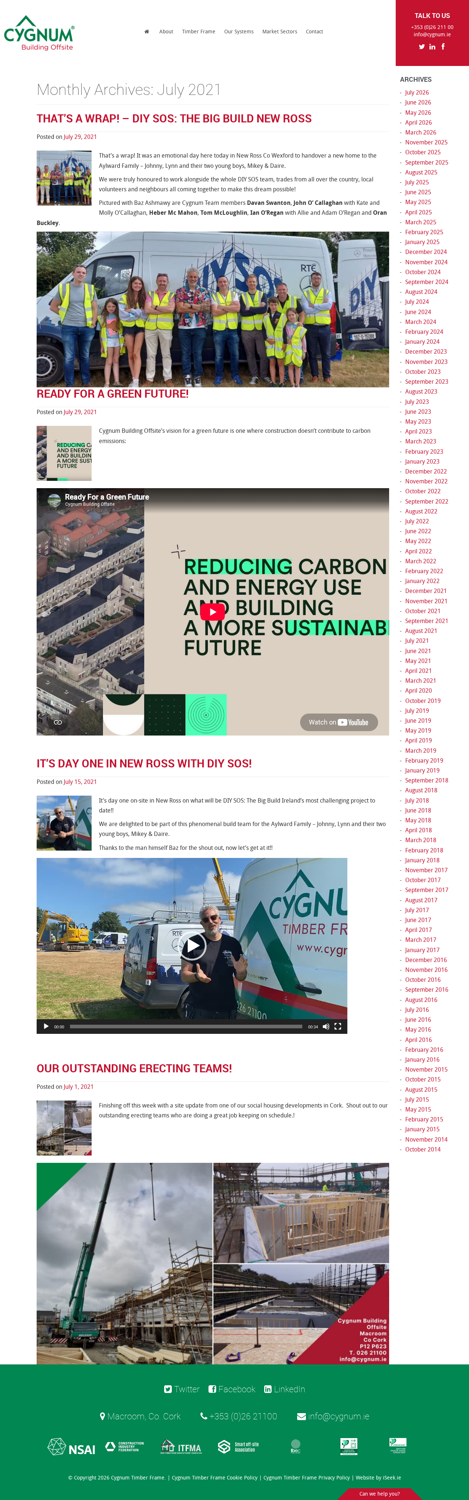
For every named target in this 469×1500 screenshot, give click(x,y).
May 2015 (418, 1109)
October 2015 (423, 1079)
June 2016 (418, 1019)
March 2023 (420, 441)
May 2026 (418, 112)
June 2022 (418, 531)
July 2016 (417, 1009)
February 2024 (424, 331)
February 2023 (424, 451)
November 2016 (426, 969)
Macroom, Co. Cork (143, 1416)
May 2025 (418, 202)
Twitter (186, 1389)
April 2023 (418, 431)
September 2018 (426, 780)
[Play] (46, 1026)
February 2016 (424, 1049)
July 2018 (417, 800)
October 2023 (423, 371)
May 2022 (418, 541)
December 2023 (426, 351)
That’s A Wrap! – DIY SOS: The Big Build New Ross (174, 118)
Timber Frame (198, 32)
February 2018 (424, 850)
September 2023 (426, 381)
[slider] (186, 1026)
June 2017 (418, 920)
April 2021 (418, 670)
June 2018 (418, 810)
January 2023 (422, 461)
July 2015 (417, 1099)
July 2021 (417, 640)
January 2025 (422, 242)
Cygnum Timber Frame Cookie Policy (215, 1478)
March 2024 (420, 321)
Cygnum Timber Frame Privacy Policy (306, 1478)
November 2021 (426, 601)
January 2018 (422, 860)
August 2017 (421, 900)
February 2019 (424, 760)
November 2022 (426, 481)
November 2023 (426, 361)
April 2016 (418, 1039)
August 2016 (421, 999)
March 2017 (420, 939)
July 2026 (417, 92)
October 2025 (423, 152)
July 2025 (417, 182)
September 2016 (426, 989)
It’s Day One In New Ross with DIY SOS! (144, 763)
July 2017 (417, 910)
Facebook (235, 1389)
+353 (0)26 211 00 (432, 27)
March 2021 (420, 680)
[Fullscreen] (337, 1026)
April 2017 (418, 929)
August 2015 (421, 1089)
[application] (192, 946)
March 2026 (420, 132)
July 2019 (417, 710)
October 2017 (423, 880)
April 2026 (418, 122)
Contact (314, 32)
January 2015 (422, 1129)
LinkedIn (288, 1389)
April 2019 (418, 740)
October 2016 (423, 979)
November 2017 (426, 870)
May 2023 (418, 421)
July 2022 (417, 521)
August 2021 (421, 630)
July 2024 (417, 301)
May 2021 (418, 660)
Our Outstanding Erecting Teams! (134, 1068)
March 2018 (420, 840)
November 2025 (426, 142)
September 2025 (426, 162)
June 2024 (418, 312)
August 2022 (421, 511)
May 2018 (418, 820)
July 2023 (417, 401)
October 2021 (423, 611)
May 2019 (418, 730)
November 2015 (426, 1069)
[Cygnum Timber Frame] (40, 33)
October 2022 (423, 491)
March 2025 (420, 222)
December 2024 (426, 251)
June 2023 (418, 411)
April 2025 (418, 212)
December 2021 (426, 590)
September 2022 (426, 501)
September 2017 (426, 890)
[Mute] (326, 1026)
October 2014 (423, 1149)
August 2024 (421, 291)
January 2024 (422, 341)
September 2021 (426, 621)
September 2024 (426, 282)
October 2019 (423, 700)
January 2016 (422, 1059)
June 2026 (418, 102)
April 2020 (418, 690)
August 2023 (421, 391)
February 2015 (424, 1119)
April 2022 (418, 551)
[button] (192, 946)
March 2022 (420, 561)
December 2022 (426, 471)
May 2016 (418, 1029)
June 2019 (418, 720)
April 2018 (418, 830)
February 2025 (424, 232)
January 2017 (422, 950)
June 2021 (418, 651)
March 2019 (420, 750)
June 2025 (418, 192)
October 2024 (423, 272)
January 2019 (422, 770)
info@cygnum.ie (432, 35)
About (166, 32)
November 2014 (426, 1139)
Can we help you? (379, 1494)
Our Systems (239, 32)
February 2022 (424, 571)
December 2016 (426, 960)
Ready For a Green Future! (113, 393)
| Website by (376, 1478)
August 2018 (421, 790)
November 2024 (426, 262)
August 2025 (421, 172)
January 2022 (422, 581)
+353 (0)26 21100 (242, 1416)
